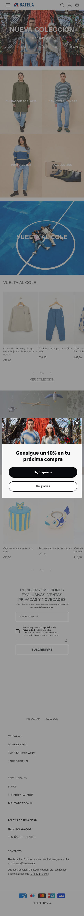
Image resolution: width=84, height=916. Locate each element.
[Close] (77, 423)
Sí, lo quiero (43, 472)
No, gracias (43, 486)
